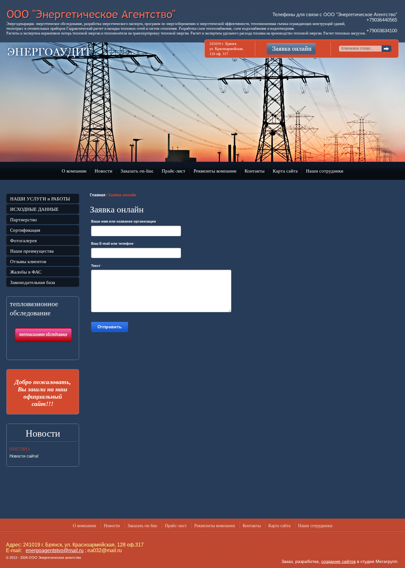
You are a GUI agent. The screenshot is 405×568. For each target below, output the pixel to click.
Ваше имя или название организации (124, 221)
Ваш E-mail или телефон (113, 243)
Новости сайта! (24, 456)
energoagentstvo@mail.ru (55, 550)
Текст (97, 266)
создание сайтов (338, 561)
